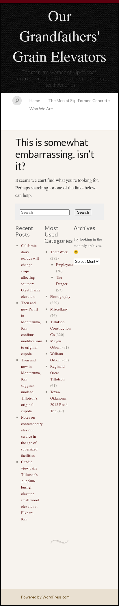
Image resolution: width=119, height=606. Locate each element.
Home (34, 100)
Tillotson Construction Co (60, 328)
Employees (64, 264)
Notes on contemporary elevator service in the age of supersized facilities (32, 436)
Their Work (59, 251)
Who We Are (41, 108)
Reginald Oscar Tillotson (57, 373)
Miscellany (59, 309)
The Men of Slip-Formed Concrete (79, 100)
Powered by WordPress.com (45, 597)
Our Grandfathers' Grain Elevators (59, 35)
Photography (60, 296)
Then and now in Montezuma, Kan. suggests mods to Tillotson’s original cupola (31, 385)
